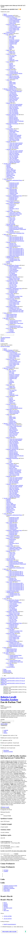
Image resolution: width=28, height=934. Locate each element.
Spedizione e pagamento (9, 888)
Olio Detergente (12, 96)
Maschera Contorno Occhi (15, 137)
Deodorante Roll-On (14, 184)
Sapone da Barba (13, 275)
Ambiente (11, 329)
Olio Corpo (11, 222)
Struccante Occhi (13, 100)
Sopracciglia (9, 74)
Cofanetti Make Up (13, 322)
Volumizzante (12, 86)
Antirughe (8, 149)
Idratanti (8, 103)
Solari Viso (8, 235)
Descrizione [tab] (6, 750)
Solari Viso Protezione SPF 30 (16, 238)
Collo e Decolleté (13, 158)
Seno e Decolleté (10, 231)
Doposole (8, 242)
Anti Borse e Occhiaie (14, 139)
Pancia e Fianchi (10, 200)
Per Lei (8, 319)
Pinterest (5, 732)
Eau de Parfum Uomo (14, 28)
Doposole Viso (12, 243)
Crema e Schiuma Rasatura (15, 267)
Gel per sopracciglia (13, 78)
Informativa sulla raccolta (9, 931)
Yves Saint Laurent (7, 907)
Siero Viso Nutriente (13, 148)
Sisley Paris (6, 910)
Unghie (8, 54)
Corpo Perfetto (9, 225)
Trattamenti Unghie (13, 193)
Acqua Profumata (13, 18)
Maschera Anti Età (13, 117)
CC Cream (11, 38)
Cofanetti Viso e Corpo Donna (16, 323)
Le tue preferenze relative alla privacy (9, 893)
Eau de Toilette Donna (14, 21)
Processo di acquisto (5, 346)
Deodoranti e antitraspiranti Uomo (14, 195)
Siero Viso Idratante (13, 112)
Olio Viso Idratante (13, 110)
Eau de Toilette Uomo (14, 29)
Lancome (5, 904)
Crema (10, 126)
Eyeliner (11, 63)
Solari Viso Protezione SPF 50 (16, 239)
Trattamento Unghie (13, 60)
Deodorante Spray (13, 185)
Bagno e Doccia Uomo (14, 278)
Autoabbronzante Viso (14, 258)
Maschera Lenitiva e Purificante (16, 121)
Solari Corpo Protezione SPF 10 (16, 249)
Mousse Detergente (13, 95)
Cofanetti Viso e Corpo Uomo (16, 327)
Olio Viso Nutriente (13, 146)
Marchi (5, 902)
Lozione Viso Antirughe (14, 161)
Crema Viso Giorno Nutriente (16, 143)
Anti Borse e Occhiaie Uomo (15, 296)
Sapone (11, 210)
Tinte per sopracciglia (14, 76)
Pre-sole (8, 262)
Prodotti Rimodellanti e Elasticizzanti (17, 229)
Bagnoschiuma (12, 204)
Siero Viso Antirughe (14, 159)
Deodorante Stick (13, 186)
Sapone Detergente (13, 99)
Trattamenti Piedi (13, 190)
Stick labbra (12, 295)
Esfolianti (11, 207)
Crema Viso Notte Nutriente (15, 144)
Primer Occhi (12, 68)
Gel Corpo (11, 221)
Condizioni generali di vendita (10, 885)
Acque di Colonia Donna (15, 19)
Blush (10, 49)
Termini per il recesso (8, 887)
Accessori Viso (12, 70)
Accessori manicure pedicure (15, 73)
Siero (10, 127)
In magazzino (4, 809)
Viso (7, 34)
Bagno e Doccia (10, 203)
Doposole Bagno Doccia (14, 246)
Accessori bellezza (10, 332)
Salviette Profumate (10, 224)
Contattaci (5, 871)
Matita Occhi (12, 65)
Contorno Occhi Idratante (15, 136)
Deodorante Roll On (13, 197)
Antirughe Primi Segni (14, 162)
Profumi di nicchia (10, 32)
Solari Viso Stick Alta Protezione (16, 240)
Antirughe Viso (12, 287)
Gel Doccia (11, 206)
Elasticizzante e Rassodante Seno (16, 233)
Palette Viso (12, 51)
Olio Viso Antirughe (13, 157)
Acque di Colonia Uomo (14, 27)
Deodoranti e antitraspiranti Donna (14, 180)
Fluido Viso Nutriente (14, 145)
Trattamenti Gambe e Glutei (15, 213)
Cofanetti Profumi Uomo (14, 325)
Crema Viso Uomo (13, 282)
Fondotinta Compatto (14, 41)
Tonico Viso (12, 101)
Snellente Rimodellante (14, 202)
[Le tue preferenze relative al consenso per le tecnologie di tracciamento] (25, 931)
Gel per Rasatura (13, 269)
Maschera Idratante (13, 118)
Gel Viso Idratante (13, 109)
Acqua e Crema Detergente (15, 91)
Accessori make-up (13, 72)
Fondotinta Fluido (13, 42)
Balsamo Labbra (13, 87)
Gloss (10, 81)
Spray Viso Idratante (13, 113)
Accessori (8, 69)
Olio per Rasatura (13, 271)
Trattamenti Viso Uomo (11, 280)
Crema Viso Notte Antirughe (15, 152)
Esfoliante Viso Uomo (14, 307)
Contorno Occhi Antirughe (15, 135)
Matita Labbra (12, 82)
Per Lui (8, 324)
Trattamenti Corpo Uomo (12, 276)
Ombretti (11, 67)
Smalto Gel (11, 59)
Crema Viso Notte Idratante (15, 105)
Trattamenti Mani (13, 191)
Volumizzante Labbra (14, 131)
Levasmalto (11, 56)
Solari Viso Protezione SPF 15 (16, 237)
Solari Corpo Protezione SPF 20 (16, 252)
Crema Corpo (12, 219)
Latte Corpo (12, 220)
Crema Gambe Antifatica (14, 212)
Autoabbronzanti (10, 257)
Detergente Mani (13, 189)
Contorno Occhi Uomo (14, 297)
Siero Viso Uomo (13, 286)
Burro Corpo (12, 217)
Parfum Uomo (12, 30)
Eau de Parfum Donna (14, 20)
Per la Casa (8, 328)
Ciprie (10, 45)
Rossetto (11, 85)
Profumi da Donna (10, 16)
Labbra (8, 79)
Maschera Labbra (13, 134)
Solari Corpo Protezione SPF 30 (16, 253)
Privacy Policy (6, 889)
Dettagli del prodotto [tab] (8, 751)
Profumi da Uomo (10, 24)
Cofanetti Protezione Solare (12, 256)
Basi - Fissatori (12, 36)
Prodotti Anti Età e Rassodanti (16, 228)
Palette (7, 50)
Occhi (7, 61)
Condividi (5, 730)
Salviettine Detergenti (14, 97)
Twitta (4, 731)
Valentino (5, 906)
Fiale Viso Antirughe (14, 153)
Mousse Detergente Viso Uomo (16, 310)
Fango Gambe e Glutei (14, 215)
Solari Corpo (9, 247)
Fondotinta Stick (13, 43)
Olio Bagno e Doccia (14, 208)
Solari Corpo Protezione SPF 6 (16, 248)
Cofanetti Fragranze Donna (15, 320)
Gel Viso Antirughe (13, 155)
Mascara (11, 64)
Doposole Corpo (13, 244)
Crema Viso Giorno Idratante (15, 104)
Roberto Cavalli (8, 697)
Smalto (10, 58)
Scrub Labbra (12, 132)
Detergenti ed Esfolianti (11, 306)
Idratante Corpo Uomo (14, 279)
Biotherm (5, 905)
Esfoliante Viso (12, 115)
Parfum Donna (12, 23)
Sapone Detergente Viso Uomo (16, 311)
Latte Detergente (13, 94)
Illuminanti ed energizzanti (12, 123)
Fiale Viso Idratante (13, 106)
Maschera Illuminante (14, 119)
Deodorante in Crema (14, 182)
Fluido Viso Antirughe (14, 154)
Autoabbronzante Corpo (14, 260)
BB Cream (11, 37)
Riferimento (3, 808)
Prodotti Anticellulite (14, 226)
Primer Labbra (12, 83)
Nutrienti (8, 141)
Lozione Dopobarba (13, 270)
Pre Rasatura (12, 273)
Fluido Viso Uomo (13, 283)
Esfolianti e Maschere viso (12, 114)
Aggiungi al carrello (5, 722)
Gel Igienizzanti (12, 194)
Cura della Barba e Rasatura (12, 265)
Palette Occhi (12, 52)
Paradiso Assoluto (9, 699)
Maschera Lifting (13, 122)
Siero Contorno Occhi (14, 140)
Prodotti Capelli (9, 261)
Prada (4, 909)
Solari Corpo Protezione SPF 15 (16, 251)
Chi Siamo (5, 870)
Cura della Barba (13, 274)
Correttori (11, 46)
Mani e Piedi (9, 188)
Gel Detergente (12, 92)
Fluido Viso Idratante (14, 108)
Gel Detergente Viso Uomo (15, 309)
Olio (10, 125)
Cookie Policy (6, 890)
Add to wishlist (4, 723)
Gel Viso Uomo (12, 284)
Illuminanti (11, 47)
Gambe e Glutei (9, 211)
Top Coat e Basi (13, 55)
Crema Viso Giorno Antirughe (16, 150)
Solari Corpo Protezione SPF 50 (16, 255)
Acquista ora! (4, 725)
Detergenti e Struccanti (11, 90)
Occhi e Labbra (9, 128)
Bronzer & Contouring (14, 39)
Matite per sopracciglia (14, 77)
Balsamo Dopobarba (14, 266)
